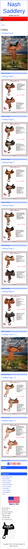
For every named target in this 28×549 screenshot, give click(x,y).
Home (3, 25)
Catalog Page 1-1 (9, 377)
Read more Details (6, 73)
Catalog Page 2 (8, 119)
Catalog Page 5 (8, 248)
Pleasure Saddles (7, 480)
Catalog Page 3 (8, 162)
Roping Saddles (6, 482)
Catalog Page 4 (8, 205)
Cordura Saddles (7, 486)
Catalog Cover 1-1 (9, 334)
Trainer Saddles (6, 490)
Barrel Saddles (6, 478)
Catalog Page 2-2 (9, 420)
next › (14, 463)
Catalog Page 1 (8, 76)
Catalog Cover (7, 33)
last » (18, 463)
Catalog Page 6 (8, 291)
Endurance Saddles (7, 484)
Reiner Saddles (6, 492)
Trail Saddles (6, 488)
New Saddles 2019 (7, 476)
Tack (4, 494)
